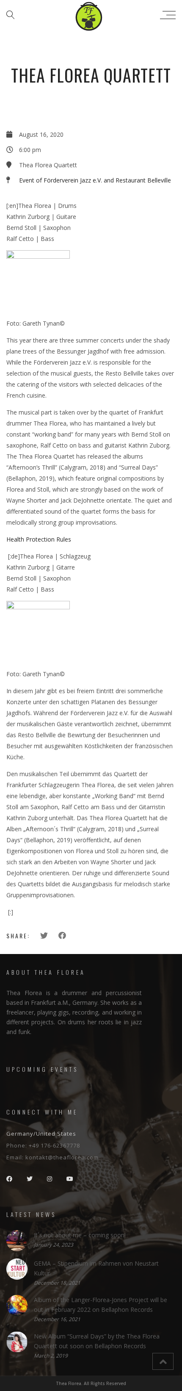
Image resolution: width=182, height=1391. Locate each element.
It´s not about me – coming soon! (80, 1235)
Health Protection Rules (38, 539)
